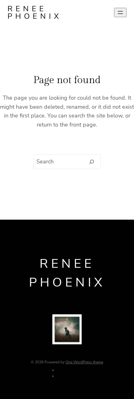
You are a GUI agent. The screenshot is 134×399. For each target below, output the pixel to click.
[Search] (91, 162)
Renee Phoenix (34, 12)
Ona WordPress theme (84, 362)
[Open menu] (120, 12)
